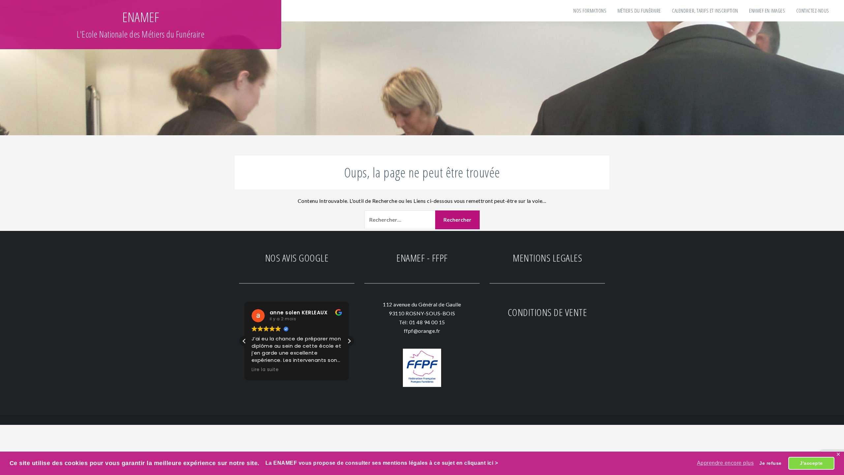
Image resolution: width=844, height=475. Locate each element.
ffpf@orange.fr (422, 331)
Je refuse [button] (770, 463)
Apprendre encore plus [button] (725, 463)
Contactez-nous (812, 10)
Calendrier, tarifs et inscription (705, 10)
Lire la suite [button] (265, 370)
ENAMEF (140, 17)
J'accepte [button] (811, 463)
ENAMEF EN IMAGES (767, 10)
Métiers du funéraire (639, 10)
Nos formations (589, 10)
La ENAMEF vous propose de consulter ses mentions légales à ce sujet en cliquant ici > (381, 463)
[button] (349, 341)
